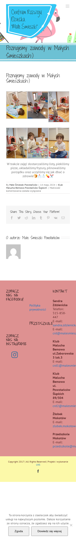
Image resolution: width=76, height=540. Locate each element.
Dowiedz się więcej (49, 531)
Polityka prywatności (37, 307)
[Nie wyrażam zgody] (71, 525)
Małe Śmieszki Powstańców (23, 184)
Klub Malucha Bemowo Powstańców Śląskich (34, 186)
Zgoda (19, 531)
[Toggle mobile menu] (68, 6)
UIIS (38, 464)
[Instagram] (14, 355)
